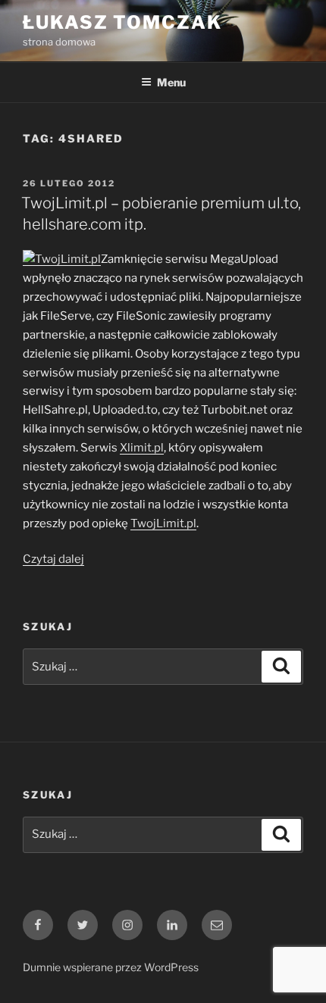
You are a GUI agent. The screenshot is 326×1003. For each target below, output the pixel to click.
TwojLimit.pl (163, 523)
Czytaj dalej (53, 559)
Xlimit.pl (142, 448)
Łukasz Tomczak (122, 22)
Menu (171, 82)
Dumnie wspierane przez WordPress (111, 967)
